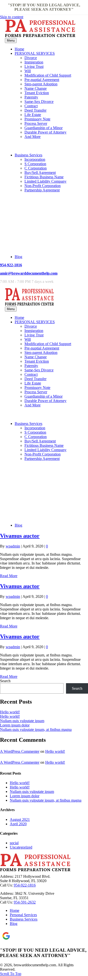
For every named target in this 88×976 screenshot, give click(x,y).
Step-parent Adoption (40, 84)
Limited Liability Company (45, 181)
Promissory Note (37, 119)
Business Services (28, 155)
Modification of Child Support (47, 75)
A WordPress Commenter (19, 751)
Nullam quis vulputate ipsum (22, 721)
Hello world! (10, 712)
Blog (18, 257)
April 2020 (18, 824)
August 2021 (20, 819)
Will (27, 71)
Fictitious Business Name (44, 177)
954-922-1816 (11, 265)
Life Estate (32, 115)
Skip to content (11, 17)
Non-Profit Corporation (42, 186)
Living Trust (34, 66)
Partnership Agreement (42, 190)
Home (19, 49)
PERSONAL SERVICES (35, 53)
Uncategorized (21, 847)
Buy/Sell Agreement (40, 172)
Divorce (30, 58)
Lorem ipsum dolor (15, 725)
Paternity (31, 97)
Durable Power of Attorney (45, 132)
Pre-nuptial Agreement (41, 80)
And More (32, 136)
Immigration (33, 62)
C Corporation (35, 168)
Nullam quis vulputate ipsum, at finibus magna (36, 729)
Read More (8, 576)
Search (5, 681)
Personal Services (23, 915)
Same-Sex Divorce (39, 101)
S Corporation (35, 164)
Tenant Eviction (36, 93)
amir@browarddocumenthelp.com (28, 273)
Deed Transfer (35, 110)
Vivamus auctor (20, 536)
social (14, 843)
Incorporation (34, 159)
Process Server (35, 123)
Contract (31, 106)
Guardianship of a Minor (43, 128)
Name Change (35, 88)
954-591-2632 (25, 902)
